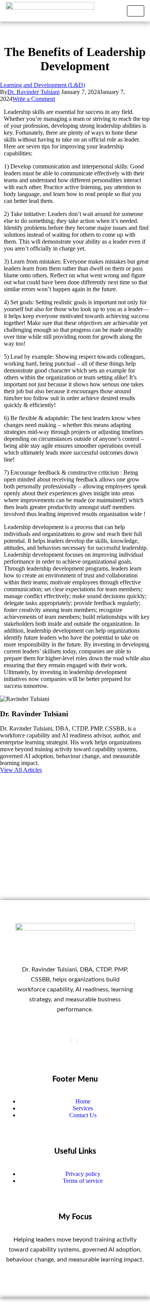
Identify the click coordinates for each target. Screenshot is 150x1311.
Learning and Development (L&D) (42, 85)
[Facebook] (71, 1040)
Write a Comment (33, 99)
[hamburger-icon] (135, 10)
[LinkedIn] (77, 1040)
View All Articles (21, 770)
